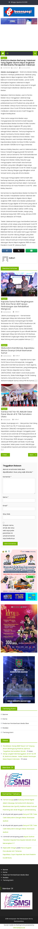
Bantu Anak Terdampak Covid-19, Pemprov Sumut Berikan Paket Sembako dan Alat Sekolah (33, 455)
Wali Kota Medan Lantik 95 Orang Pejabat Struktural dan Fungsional (6, 455)
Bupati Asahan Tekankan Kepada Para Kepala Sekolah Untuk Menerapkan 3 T (19, 840)
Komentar (7, 477)
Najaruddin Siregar (9, 848)
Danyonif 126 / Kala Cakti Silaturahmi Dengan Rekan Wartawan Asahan (20, 817)
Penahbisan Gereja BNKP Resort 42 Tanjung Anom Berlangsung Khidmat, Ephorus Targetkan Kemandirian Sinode (18, 748)
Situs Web (6, 514)
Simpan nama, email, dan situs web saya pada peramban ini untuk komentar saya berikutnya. (9, 531)
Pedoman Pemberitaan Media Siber (16, 723)
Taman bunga (8, 800)
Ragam (3, 58)
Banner (5, 714)
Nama (5, 497)
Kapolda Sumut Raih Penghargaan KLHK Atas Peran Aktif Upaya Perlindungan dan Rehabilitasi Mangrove (17, 305)
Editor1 (15, 68)
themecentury (19, 921)
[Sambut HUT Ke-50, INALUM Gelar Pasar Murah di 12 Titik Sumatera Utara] (19, 395)
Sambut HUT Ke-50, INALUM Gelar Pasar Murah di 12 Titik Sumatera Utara (16, 414)
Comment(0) (25, 68)
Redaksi (5, 728)
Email (5, 506)
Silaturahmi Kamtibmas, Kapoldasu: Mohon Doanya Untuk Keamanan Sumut (18, 350)
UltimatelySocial (19, 928)
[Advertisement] (19, 36)
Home (5, 719)
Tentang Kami (8, 732)
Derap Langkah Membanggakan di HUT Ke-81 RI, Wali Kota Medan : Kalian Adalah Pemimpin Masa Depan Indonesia (19, 756)
